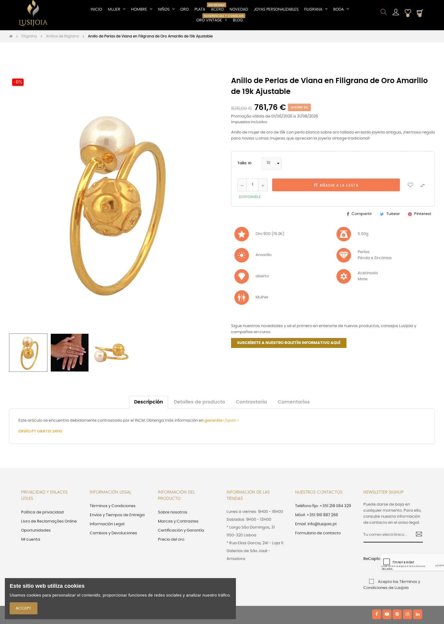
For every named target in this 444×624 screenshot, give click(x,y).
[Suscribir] (416, 534)
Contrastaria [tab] (251, 402)
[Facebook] (376, 614)
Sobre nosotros (172, 512)
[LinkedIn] (417, 614)
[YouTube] (386, 614)
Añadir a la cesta (338, 185)
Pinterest (422, 214)
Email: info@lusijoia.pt (316, 524)
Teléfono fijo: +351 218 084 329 (323, 506)
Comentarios (294, 402)
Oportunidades (36, 530)
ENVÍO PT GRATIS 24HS (40, 431)
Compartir (362, 214)
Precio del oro (171, 540)
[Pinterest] (397, 614)
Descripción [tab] (148, 402)
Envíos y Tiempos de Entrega (117, 515)
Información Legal (107, 524)
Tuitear (393, 214)
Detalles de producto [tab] (199, 402)
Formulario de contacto (318, 533)
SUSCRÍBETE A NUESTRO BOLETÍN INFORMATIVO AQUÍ (288, 343)
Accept (23, 608)
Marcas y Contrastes (178, 521)
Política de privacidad (42, 512)
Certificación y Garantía (181, 530)
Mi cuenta (30, 540)
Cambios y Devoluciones (113, 533)
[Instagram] (407, 614)
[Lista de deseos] (410, 185)
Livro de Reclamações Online (49, 521)
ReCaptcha (369, 559)
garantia (213, 421)
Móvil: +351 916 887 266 (316, 515)
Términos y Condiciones (113, 506)
